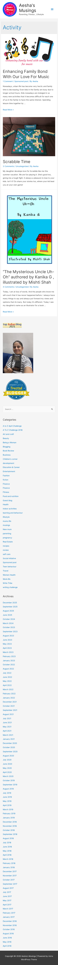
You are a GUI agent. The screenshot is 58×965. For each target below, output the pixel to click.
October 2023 (9, 627)
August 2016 (8, 933)
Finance (6, 484)
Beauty (6, 438)
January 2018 (9, 867)
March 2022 (8, 689)
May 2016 (7, 942)
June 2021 (7, 722)
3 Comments (8, 166)
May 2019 (7, 801)
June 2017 (7, 896)
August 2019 (8, 789)
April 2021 (7, 731)
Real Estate (8, 542)
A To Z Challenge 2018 (12, 430)
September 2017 (10, 884)
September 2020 (10, 751)
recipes (6, 546)
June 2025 (7, 615)
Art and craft (8, 434)
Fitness (6, 492)
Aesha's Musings (27, 8)
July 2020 (7, 760)
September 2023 (10, 631)
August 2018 (8, 838)
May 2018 (7, 851)
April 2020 (7, 772)
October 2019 (9, 780)
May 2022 (7, 681)
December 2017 (10, 871)
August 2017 (8, 888)
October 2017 (9, 880)
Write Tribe (7, 583)
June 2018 (7, 847)
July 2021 (7, 718)
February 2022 (9, 694)
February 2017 (9, 913)
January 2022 (9, 698)
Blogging (6, 447)
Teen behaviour (9, 567)
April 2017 (7, 905)
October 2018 (9, 830)
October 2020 (9, 747)
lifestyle (6, 517)
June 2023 (7, 640)
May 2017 (7, 900)
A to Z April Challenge (12, 426)
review (6, 550)
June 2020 (7, 764)
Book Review (8, 451)
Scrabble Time (16, 161)
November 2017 (10, 876)
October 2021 (9, 706)
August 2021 (8, 714)
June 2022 (7, 677)
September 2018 (10, 834)
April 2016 (7, 946)
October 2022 (9, 664)
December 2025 (10, 603)
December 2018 (10, 822)
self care (6, 554)
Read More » (8, 110)
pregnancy (7, 538)
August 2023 (8, 636)
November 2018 (10, 826)
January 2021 (9, 739)
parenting (7, 533)
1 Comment (8, 81)
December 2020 (10, 743)
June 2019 (7, 797)
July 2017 (7, 892)
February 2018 (9, 863)
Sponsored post (21, 81)
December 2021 (10, 702)
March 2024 (8, 623)
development (8, 463)
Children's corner (10, 459)
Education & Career (11, 467)
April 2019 (7, 805)
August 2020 (8, 756)
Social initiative (9, 558)
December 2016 (10, 921)
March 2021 (8, 735)
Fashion (6, 476)
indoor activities (10, 509)
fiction (5, 480)
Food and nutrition (10, 496)
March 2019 (8, 809)
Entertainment (9, 471)
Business (7, 455)
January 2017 (9, 917)
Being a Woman (9, 442)
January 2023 (9, 660)
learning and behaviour (13, 513)
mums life (7, 521)
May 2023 (7, 644)
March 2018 (8, 859)
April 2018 (7, 855)
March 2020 (8, 776)
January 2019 (9, 818)
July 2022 (7, 673)
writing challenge (10, 587)
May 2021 (7, 727)
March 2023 (8, 652)
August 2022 (8, 669)
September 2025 (10, 607)
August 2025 (8, 611)
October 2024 (9, 619)
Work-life (6, 579)
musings (6, 525)
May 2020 (7, 768)
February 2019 (9, 813)
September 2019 (10, 785)
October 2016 (9, 929)
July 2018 (7, 842)
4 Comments (8, 287)
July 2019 (7, 793)
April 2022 (7, 685)
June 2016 (7, 938)
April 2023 (7, 648)
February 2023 (9, 656)
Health (5, 504)
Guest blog (7, 500)
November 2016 (10, 925)
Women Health (9, 575)
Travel (5, 571)
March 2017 (8, 909)
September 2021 (10, 710)
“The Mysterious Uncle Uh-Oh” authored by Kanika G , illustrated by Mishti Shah (28, 277)
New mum (7, 529)
